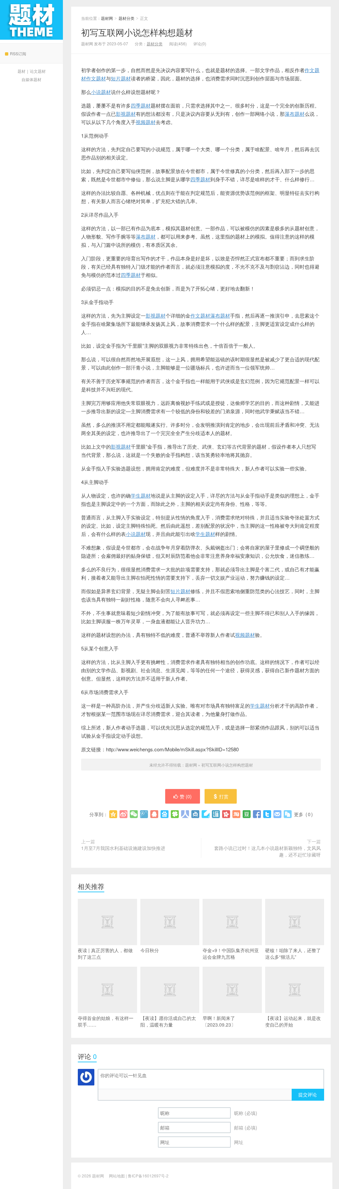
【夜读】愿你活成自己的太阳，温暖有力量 (168, 1021)
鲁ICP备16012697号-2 (148, 1175)
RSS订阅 (18, 53)
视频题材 (146, 121)
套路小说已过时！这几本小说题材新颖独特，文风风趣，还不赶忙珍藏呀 (267, 851)
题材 (21, 71)
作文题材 (96, 78)
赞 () (186, 796)
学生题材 (141, 495)
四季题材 (141, 105)
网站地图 (117, 1175)
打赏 (223, 796)
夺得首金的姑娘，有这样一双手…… (105, 1021)
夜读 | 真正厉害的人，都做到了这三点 (105, 953)
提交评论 (307, 1094)
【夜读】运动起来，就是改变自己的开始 (293, 1021)
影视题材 (126, 113)
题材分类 (126, 18)
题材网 (31, 20)
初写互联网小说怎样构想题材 (137, 32)
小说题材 (101, 91)
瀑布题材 (295, 113)
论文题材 (38, 71)
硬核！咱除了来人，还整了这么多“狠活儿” (293, 953)
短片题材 (121, 78)
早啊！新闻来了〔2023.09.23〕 (219, 1021)
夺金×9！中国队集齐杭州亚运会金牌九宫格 (231, 953)
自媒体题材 (31, 79)
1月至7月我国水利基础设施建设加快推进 (123, 848)
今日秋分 (149, 950)
